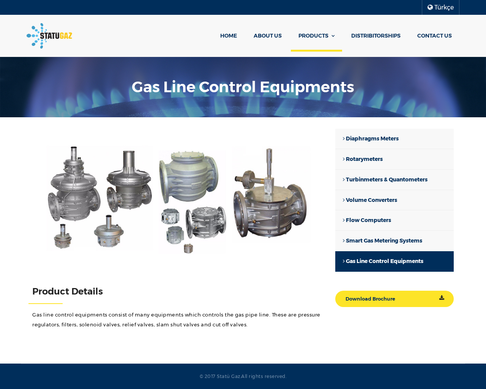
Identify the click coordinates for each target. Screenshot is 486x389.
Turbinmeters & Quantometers (386, 179)
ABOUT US (268, 35)
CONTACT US (434, 35)
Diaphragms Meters (372, 138)
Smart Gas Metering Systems (383, 240)
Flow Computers (368, 220)
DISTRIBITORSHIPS (376, 35)
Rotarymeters (364, 159)
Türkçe (443, 7)
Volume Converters (371, 200)
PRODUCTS (313, 35)
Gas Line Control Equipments (384, 261)
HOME (228, 35)
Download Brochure (370, 299)
